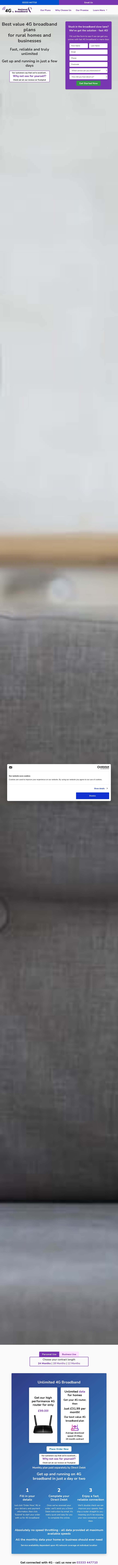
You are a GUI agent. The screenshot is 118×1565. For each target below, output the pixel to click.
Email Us (88, 2)
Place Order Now (59, 1449)
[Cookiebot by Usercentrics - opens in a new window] (99, 767)
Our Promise (82, 10)
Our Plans (45, 10)
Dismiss (92, 796)
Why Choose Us (63, 10)
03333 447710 (29, 2)
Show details (99, 788)
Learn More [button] (99, 10)
